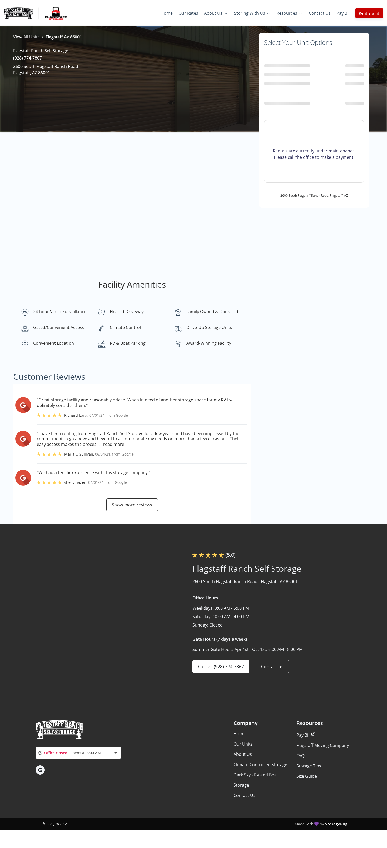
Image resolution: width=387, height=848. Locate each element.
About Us (243, 754)
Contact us (272, 666)
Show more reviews (132, 505)
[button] (40, 770)
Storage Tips (308, 766)
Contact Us (244, 795)
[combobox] (78, 753)
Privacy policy (54, 824)
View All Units (26, 37)
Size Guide (306, 776)
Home (240, 734)
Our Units (243, 744)
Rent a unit (369, 13)
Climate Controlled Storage (260, 764)
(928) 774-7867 (27, 58)
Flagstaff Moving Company (322, 745)
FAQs (301, 755)
